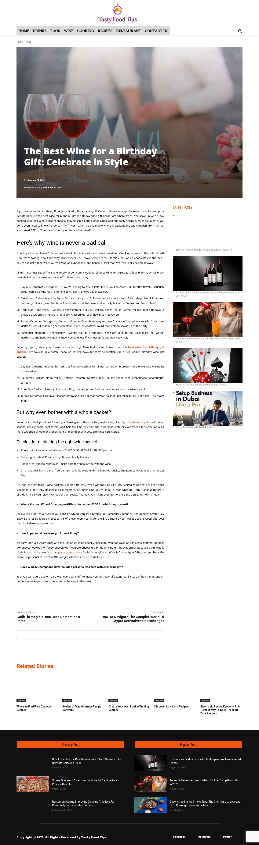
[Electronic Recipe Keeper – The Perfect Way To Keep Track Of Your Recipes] (221, 687)
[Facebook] (167, 837)
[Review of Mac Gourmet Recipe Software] (83, 687)
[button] (239, 30)
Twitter (227, 836)
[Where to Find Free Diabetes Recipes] (37, 687)
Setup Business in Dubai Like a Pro (195, 427)
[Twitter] (217, 837)
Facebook (179, 836)
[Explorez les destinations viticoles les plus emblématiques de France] (208, 273)
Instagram (204, 836)
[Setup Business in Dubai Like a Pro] (208, 408)
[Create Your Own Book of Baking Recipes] (129, 687)
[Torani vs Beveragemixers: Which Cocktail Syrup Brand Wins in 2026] (208, 319)
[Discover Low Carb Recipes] (175, 687)
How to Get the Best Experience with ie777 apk (201, 384)
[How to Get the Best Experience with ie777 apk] (208, 365)
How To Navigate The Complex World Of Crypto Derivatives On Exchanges (132, 619)
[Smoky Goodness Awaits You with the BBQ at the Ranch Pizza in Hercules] (32, 784)
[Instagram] (192, 837)
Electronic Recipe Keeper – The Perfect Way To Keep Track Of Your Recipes (220, 710)
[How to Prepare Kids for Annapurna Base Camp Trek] (208, 231)
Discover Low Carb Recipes (171, 706)
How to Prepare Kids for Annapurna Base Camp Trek (204, 250)
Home (19, 42)
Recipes (21, 700)
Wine (28, 42)
